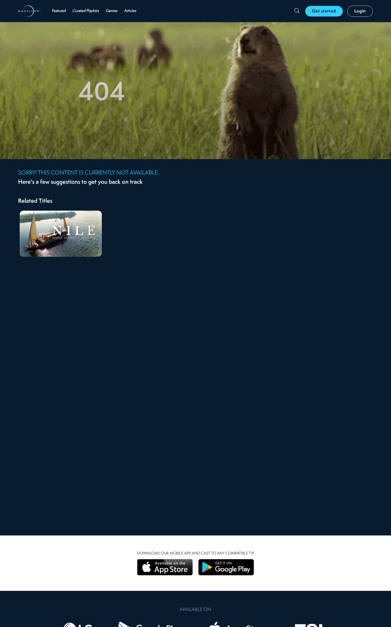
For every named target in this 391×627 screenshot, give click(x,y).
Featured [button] (59, 11)
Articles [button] (130, 11)
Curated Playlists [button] (86, 11)
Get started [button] (324, 11)
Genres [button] (112, 11)
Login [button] (360, 11)
